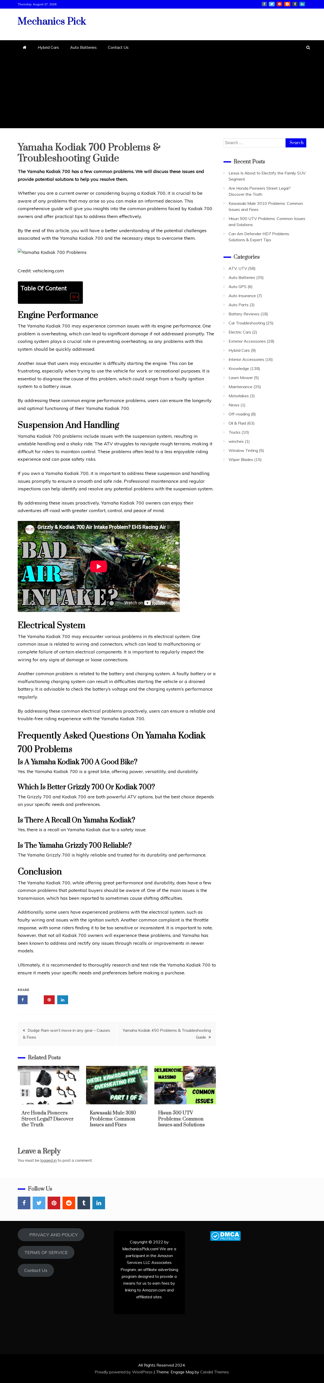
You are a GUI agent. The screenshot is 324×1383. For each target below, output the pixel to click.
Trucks (234, 432)
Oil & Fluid (237, 423)
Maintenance (240, 386)
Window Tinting (243, 450)
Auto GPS (238, 286)
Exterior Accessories (247, 341)
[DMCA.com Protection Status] (225, 1239)
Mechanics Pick (52, 21)
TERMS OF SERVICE (46, 1252)
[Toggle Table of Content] (72, 297)
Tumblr (294, 4)
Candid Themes (214, 1371)
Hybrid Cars (48, 47)
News (234, 404)
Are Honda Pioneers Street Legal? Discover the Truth (48, 1119)
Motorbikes (239, 395)
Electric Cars (240, 332)
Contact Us (118, 47)
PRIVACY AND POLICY (51, 1235)
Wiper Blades (241, 459)
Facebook (264, 4)
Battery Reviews (244, 313)
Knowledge (239, 368)
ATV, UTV (238, 268)
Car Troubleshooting (247, 322)
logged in (48, 1160)
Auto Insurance (242, 295)
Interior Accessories (246, 359)
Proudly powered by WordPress (124, 1371)
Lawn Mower (241, 377)
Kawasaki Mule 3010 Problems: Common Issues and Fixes (113, 1119)
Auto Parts (239, 304)
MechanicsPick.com (140, 1248)
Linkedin (302, 4)
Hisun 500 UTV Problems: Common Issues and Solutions (181, 1119)
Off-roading (239, 413)
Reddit (287, 4)
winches (236, 441)
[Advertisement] (162, 92)
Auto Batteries (83, 47)
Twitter (272, 4)
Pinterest (279, 4)
